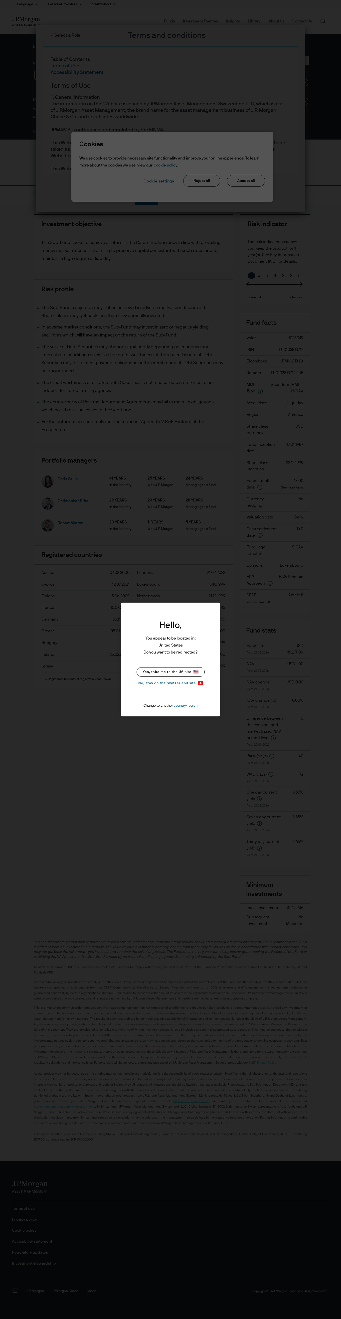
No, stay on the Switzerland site (167, 683)
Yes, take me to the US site (167, 672)
